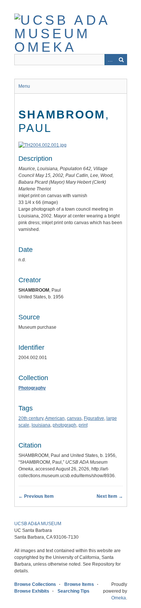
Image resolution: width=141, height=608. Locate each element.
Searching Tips (73, 591)
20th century (30, 418)
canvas (74, 418)
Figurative (94, 418)
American (55, 418)
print (83, 425)
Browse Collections (35, 584)
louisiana (41, 425)
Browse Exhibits (31, 591)
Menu (24, 86)
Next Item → (110, 496)
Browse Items (79, 584)
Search (121, 59)
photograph (64, 425)
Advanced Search (110, 59)
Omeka (118, 598)
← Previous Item (36, 496)
